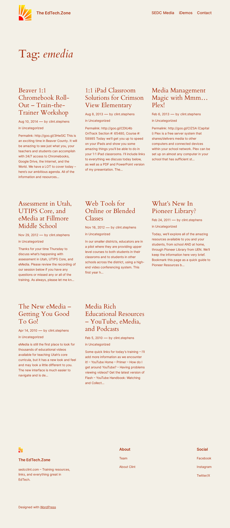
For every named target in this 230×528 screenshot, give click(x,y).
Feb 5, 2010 (94, 338)
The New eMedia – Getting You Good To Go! (44, 314)
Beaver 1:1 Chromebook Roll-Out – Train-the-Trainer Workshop (43, 102)
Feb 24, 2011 (161, 220)
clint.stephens (59, 121)
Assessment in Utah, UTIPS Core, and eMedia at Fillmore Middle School (45, 215)
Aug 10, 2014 (28, 121)
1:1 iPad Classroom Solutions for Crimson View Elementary (114, 98)
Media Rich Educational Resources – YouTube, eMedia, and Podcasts (114, 318)
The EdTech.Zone (53, 13)
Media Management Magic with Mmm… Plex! (180, 98)
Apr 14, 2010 (27, 330)
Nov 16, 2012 (95, 227)
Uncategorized (33, 128)
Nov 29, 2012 (28, 235)
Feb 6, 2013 (160, 114)
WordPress (48, 507)
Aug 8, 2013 (94, 114)
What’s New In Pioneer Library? (174, 207)
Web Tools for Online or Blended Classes (110, 211)
